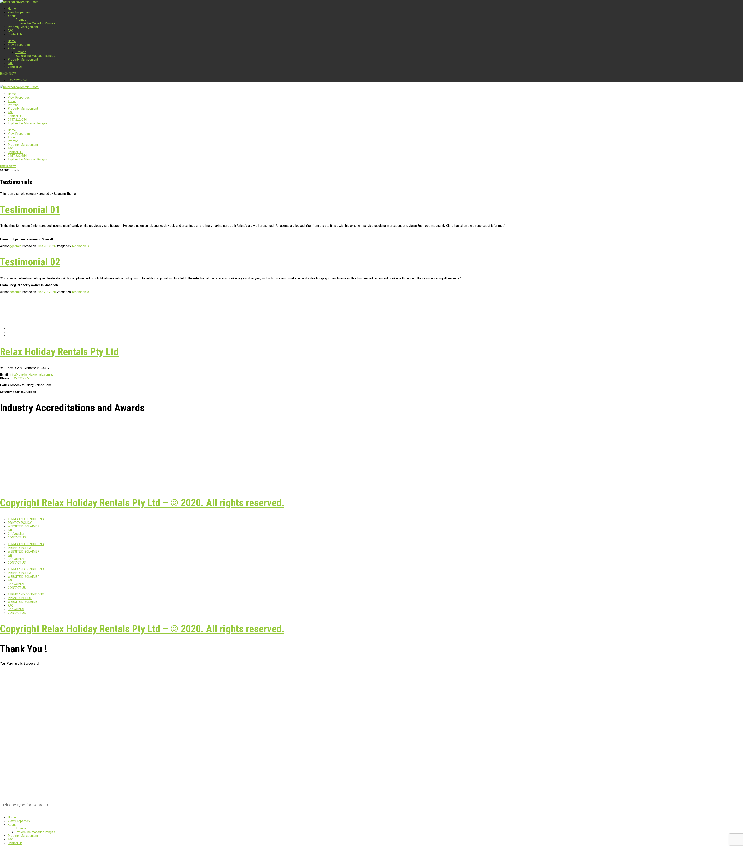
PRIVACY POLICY (20, 523)
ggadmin (15, 246)
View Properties (19, 12)
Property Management (23, 27)
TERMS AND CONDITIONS (26, 519)
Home (12, 8)
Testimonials (80, 246)
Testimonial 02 (30, 262)
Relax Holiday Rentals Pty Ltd (59, 352)
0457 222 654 (17, 119)
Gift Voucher (16, 534)
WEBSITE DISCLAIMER (23, 526)
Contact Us (15, 34)
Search (4, 170)
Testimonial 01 (30, 210)
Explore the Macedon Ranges (35, 23)
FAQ (10, 30)
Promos (20, 19)
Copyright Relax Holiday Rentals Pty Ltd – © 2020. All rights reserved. (142, 503)
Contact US (15, 116)
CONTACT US (17, 537)
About (12, 16)
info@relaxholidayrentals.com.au (31, 374)
